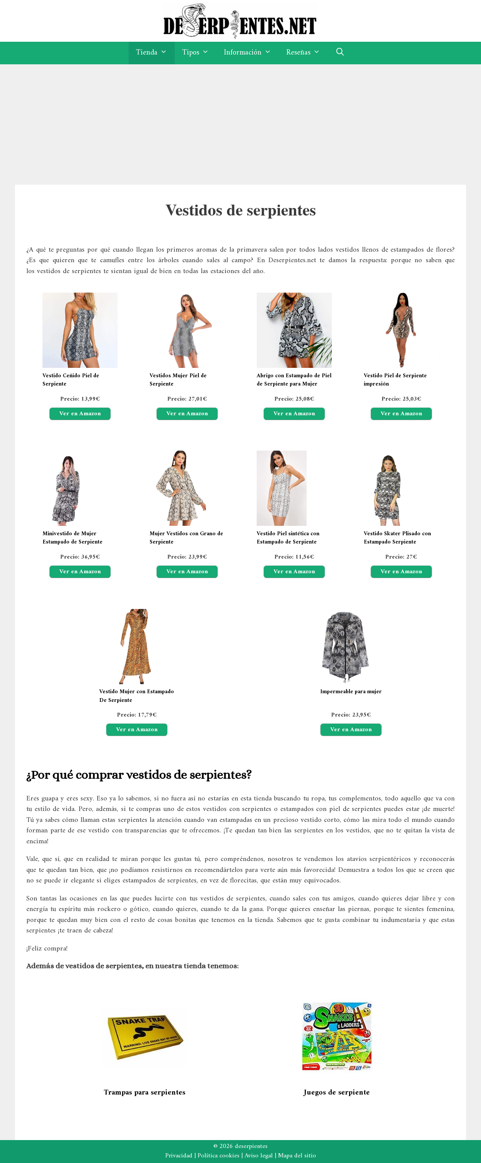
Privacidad (178, 1155)
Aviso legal (259, 1155)
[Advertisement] (240, 120)
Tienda (146, 52)
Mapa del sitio (297, 1155)
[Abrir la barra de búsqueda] (340, 53)
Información (243, 52)
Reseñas (298, 52)
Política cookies (218, 1155)
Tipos (190, 52)
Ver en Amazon (80, 413)
